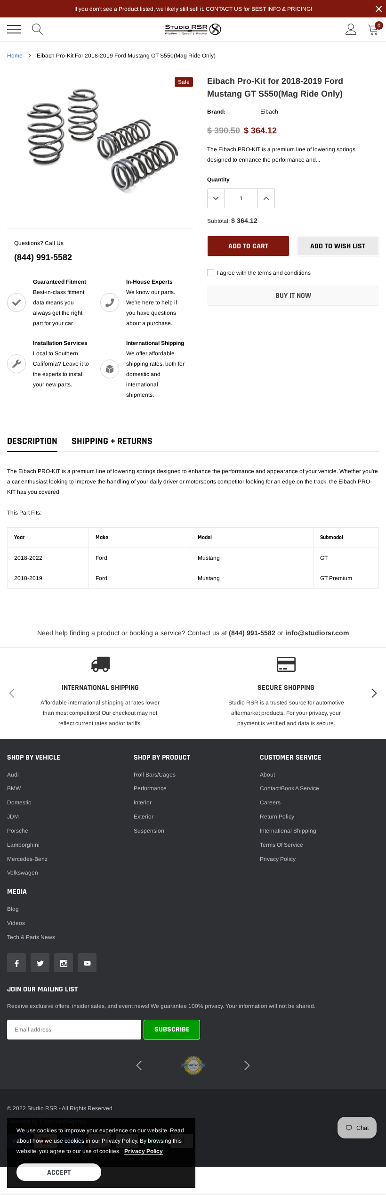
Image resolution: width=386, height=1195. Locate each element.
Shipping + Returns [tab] (112, 441)
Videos (16, 923)
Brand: (216, 111)
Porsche (17, 830)
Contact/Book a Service (289, 788)
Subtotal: (218, 221)
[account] (351, 29)
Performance (150, 788)
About (267, 774)
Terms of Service (281, 845)
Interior (143, 802)
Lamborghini (23, 845)
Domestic (19, 802)
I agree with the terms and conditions (263, 273)
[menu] (14, 29)
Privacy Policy (278, 859)
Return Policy (277, 816)
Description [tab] (32, 441)
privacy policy (143, 1151)
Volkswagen (22, 872)
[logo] (193, 29)
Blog (13, 909)
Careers (270, 802)
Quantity (218, 179)
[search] (37, 29)
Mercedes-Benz (27, 859)
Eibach (269, 111)
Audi (13, 774)
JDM (13, 816)
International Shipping (288, 830)
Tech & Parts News (31, 937)
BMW (14, 788)
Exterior (143, 816)
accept (59, 1173)
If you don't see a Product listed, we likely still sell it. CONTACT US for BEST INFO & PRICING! (193, 9)
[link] (16, 962)
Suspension (149, 830)
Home (15, 55)
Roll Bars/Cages (155, 774)
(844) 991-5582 (43, 257)
